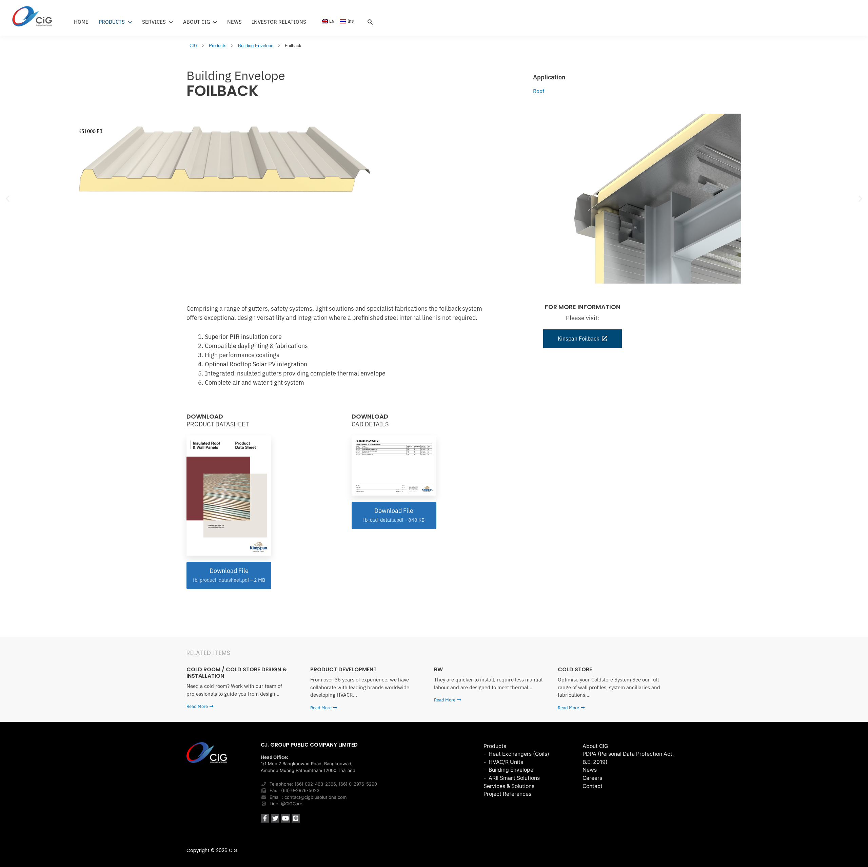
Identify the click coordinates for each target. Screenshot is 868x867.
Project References (507, 794)
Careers (592, 778)
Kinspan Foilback (578, 338)
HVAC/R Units (506, 762)
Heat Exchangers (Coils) (519, 754)
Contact (593, 786)
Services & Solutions (509, 786)
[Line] (296, 818)
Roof (538, 91)
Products (495, 746)
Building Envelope (235, 75)
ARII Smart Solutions (514, 778)
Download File (229, 575)
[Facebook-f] (265, 818)
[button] (7, 198)
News (590, 770)
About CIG (595, 746)
